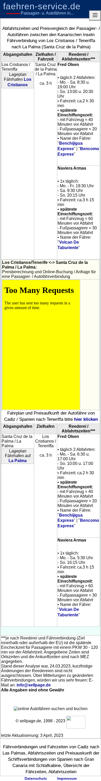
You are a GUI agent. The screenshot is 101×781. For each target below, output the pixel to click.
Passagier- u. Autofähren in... (47, 13)
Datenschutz (36, 778)
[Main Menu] (95, 15)
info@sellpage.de (34, 685)
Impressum (67, 778)
